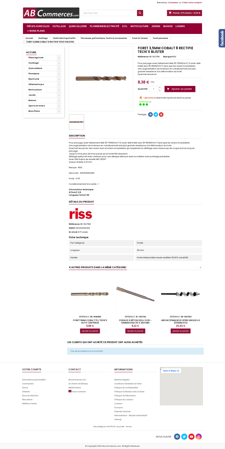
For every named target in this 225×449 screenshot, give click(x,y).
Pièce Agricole (35, 57)
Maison (32, 100)
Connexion (173, 2)
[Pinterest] (161, 114)
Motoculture (35, 89)
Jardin (32, 95)
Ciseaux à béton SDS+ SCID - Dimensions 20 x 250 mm (135, 321)
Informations (123, 369)
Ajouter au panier (179, 89)
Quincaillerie (35, 68)
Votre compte (31, 369)
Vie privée (120, 426)
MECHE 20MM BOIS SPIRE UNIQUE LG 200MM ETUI (180, 321)
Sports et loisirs (36, 105)
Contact (74, 369)
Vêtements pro (36, 84)
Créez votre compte (192, 2)
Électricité (33, 79)
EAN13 (72, 228)
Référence (143, 56)
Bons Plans (34, 111)
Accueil (31, 52)
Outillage (33, 62)
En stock (73, 232)
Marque (167, 56)
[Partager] (150, 114)
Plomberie (33, 73)
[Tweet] (156, 114)
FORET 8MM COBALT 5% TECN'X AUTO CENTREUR (90, 321)
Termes (129, 426)
